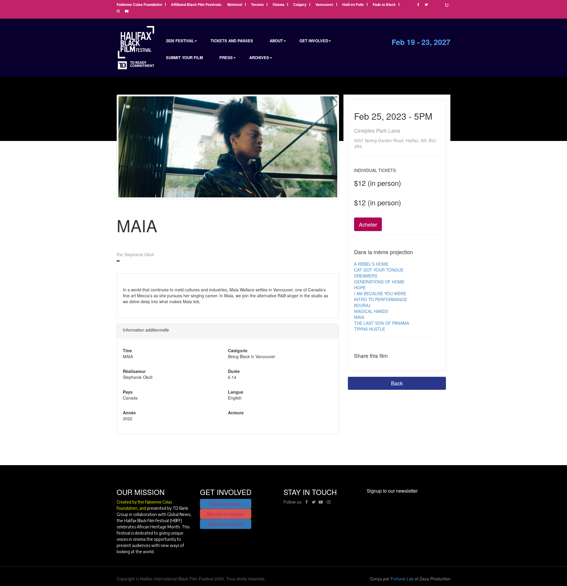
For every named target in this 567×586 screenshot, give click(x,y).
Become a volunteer (226, 514)
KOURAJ (362, 305)
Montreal (234, 5)
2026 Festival (180, 40)
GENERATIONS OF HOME (379, 282)
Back (397, 383)
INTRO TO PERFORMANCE (380, 299)
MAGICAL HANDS (371, 311)
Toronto (257, 5)
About (276, 40)
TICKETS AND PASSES (232, 40)
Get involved (313, 40)
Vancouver (324, 5)
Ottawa (278, 5)
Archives (259, 57)
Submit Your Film (184, 57)
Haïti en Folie (353, 5)
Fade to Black (384, 5)
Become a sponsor (225, 524)
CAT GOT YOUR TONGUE (378, 270)
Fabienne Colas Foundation (139, 5)
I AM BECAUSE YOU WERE (380, 293)
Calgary (300, 5)
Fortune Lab (402, 579)
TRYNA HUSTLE (369, 329)
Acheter (368, 224)
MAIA (359, 317)
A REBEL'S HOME (371, 264)
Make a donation (225, 504)
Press (226, 57)
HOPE (360, 287)
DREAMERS (365, 276)
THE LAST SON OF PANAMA (381, 323)
